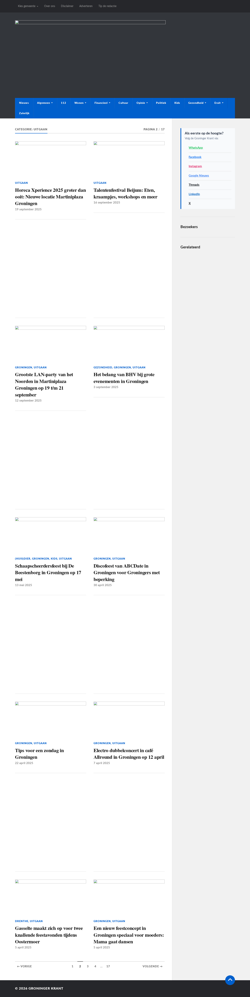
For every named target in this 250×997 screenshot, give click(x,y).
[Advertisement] (125, 61)
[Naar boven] (230, 980)
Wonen (79, 103)
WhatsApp (196, 147)
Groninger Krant (46, 988)
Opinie (141, 103)
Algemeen (43, 103)
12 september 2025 (28, 400)
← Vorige (24, 966)
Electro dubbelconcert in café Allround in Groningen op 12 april (129, 753)
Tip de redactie (107, 6)
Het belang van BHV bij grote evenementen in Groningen (124, 377)
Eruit (217, 103)
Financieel (101, 103)
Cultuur (123, 103)
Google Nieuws (199, 175)
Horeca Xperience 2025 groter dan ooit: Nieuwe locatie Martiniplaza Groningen (50, 197)
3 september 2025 (106, 387)
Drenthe (21, 921)
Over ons (49, 6)
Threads (194, 184)
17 (108, 966)
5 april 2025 (23, 947)
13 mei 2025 (23, 585)
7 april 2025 (102, 763)
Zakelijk (24, 113)
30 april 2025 (103, 585)
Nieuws (24, 103)
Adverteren (86, 6)
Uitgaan (21, 183)
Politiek (161, 103)
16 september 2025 (107, 202)
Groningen (23, 367)
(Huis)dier (22, 559)
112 (63, 103)
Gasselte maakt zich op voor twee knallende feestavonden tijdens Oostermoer (49, 935)
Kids (177, 103)
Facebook (195, 157)
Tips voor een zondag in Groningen (39, 753)
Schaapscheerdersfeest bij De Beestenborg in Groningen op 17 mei (48, 572)
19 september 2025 (28, 209)
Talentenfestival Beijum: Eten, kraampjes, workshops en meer (125, 193)
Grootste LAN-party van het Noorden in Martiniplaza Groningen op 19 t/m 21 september (44, 384)
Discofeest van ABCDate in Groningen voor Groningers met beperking (127, 572)
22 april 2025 (24, 763)
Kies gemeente (26, 6)
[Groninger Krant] (90, 23)
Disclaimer (67, 6)
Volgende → (153, 966)
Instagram (195, 166)
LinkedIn (194, 194)
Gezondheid (196, 103)
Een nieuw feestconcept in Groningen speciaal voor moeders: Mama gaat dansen (129, 935)
